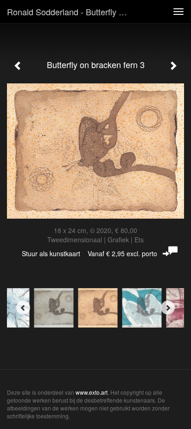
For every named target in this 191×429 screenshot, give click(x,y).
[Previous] (23, 308)
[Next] (168, 308)
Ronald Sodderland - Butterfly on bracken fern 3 (73, 12)
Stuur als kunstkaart (89, 253)
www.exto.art (92, 392)
